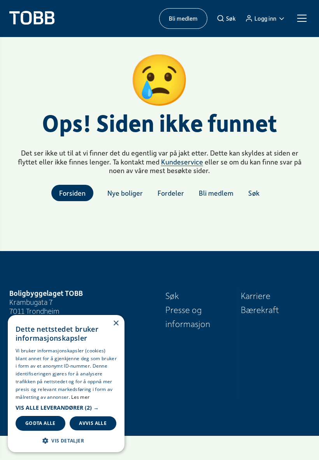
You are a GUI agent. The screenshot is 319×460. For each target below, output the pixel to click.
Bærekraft (260, 309)
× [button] (116, 323)
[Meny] (302, 18)
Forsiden (72, 193)
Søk (172, 295)
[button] (66, 408)
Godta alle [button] (40, 423)
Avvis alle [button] (93, 423)
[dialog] (66, 383)
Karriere (255, 295)
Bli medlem (183, 18)
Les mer (80, 397)
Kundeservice (182, 161)
